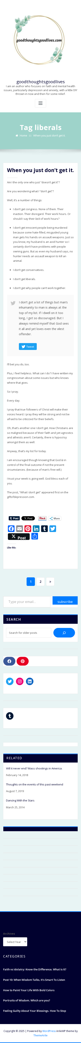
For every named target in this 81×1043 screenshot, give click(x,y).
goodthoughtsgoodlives (40, 81)
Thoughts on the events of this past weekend (34, 784)
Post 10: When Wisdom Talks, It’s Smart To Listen (34, 980)
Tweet (30, 346)
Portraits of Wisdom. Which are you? (26, 1000)
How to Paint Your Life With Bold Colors (28, 990)
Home (23, 135)
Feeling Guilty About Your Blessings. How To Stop (34, 1011)
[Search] (64, 632)
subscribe (65, 601)
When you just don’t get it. (49, 135)
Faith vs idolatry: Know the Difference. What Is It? (34, 969)
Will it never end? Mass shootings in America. (34, 768)
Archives (9, 933)
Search (13, 619)
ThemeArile (40, 1035)
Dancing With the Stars (20, 800)
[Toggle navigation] (40, 103)
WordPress (49, 1031)
